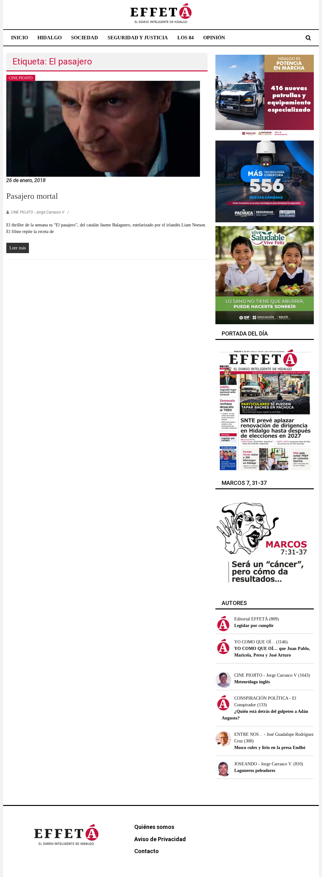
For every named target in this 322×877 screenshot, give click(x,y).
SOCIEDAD (84, 37)
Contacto (146, 851)
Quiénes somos (154, 827)
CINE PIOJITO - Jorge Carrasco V (37, 212)
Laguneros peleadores (254, 770)
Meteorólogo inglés (252, 682)
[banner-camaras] (264, 181)
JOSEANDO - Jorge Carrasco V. (263, 764)
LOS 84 (185, 37)
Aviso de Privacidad (160, 839)
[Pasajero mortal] (103, 128)
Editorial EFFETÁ (251, 619)
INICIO (19, 37)
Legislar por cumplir (254, 625)
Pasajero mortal (32, 196)
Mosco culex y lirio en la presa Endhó (269, 747)
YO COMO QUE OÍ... (254, 642)
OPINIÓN (214, 37)
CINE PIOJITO (21, 78)
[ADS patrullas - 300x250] (264, 95)
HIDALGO (49, 37)
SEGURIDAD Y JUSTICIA (138, 37)
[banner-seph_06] (264, 274)
